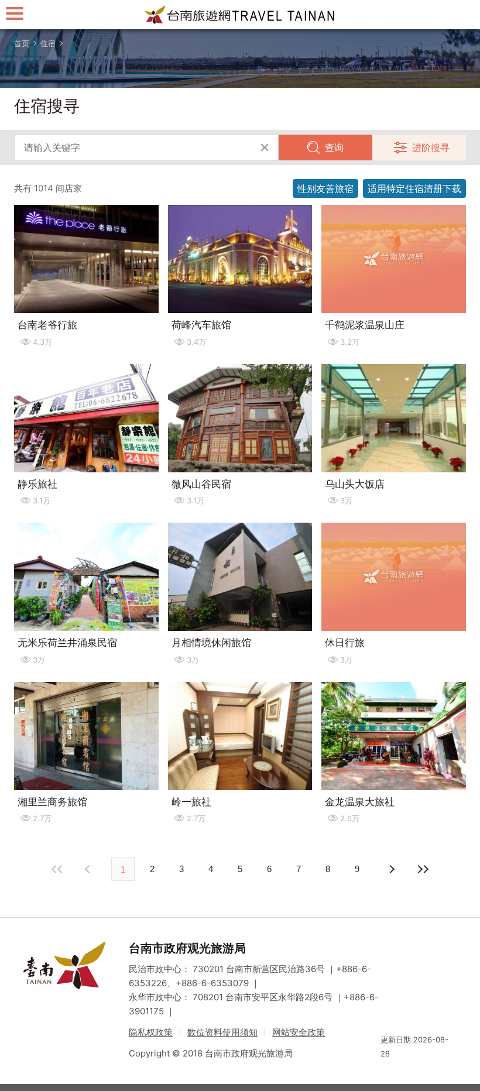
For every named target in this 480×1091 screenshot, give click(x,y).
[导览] (14, 13)
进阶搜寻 (431, 147)
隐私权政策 (151, 1032)
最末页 (422, 869)
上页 (391, 869)
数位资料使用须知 (222, 1032)
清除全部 (264, 147)
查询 (334, 147)
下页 (89, 869)
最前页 (57, 869)
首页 (21, 43)
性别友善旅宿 (325, 188)
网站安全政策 (298, 1032)
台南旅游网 (240, 14)
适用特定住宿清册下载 (414, 188)
